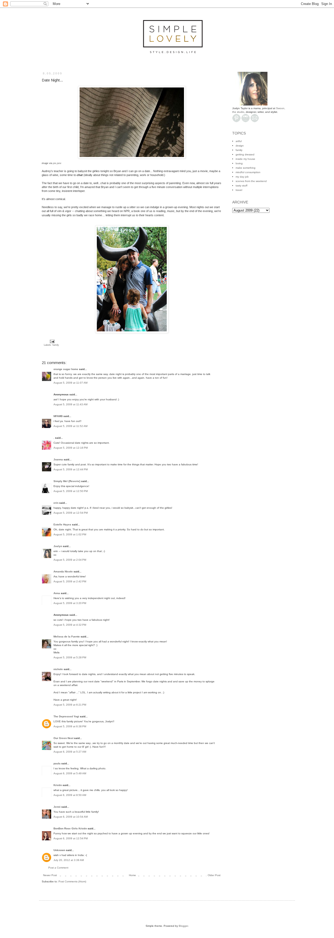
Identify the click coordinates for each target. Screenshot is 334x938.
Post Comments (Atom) (72, 881)
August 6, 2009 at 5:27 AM (69, 751)
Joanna (58, 459)
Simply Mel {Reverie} (66, 481)
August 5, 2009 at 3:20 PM (69, 603)
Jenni (57, 806)
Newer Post (50, 875)
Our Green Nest (63, 738)
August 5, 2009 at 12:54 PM (70, 512)
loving (239, 163)
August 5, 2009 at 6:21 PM (69, 704)
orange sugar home (65, 369)
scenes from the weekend (251, 181)
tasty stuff (241, 185)
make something (245, 167)
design (240, 145)
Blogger (183, 925)
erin (55, 502)
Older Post (214, 875)
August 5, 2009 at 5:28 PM (69, 657)
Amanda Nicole (63, 571)
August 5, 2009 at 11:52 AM (70, 426)
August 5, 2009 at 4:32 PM (69, 624)
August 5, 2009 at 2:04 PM (69, 559)
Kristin (57, 785)
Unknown (59, 850)
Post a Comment (58, 867)
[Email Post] (52, 341)
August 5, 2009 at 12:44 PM (70, 469)
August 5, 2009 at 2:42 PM (69, 581)
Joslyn (57, 546)
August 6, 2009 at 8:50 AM (69, 795)
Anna (56, 593)
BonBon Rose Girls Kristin (70, 828)
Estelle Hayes (62, 524)
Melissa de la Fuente (66, 636)
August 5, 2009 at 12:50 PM (70, 491)
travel (239, 190)
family (55, 345)
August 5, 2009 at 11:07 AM (70, 382)
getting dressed (245, 154)
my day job (242, 176)
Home (132, 875)
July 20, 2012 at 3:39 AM (68, 860)
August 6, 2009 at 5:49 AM (69, 773)
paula (57, 763)
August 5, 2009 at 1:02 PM (69, 534)
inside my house (245, 158)
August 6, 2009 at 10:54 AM (70, 816)
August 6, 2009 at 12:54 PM (70, 838)
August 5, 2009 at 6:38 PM (69, 726)
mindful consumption (248, 172)
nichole (58, 669)
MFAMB (58, 416)
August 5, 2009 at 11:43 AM (70, 404)
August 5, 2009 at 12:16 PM (70, 447)
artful (239, 141)
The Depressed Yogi (66, 716)
